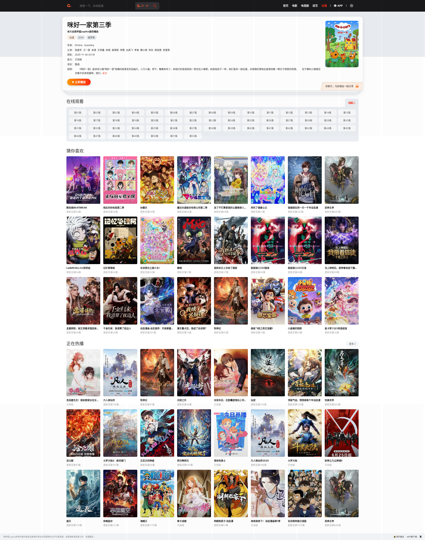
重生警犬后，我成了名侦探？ (192, 328)
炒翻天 (143, 207)
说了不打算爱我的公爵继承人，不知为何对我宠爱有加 (231, 207)
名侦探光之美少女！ (150, 267)
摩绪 (179, 267)
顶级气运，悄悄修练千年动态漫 (304, 400)
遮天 (68, 521)
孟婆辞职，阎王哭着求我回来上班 (83, 328)
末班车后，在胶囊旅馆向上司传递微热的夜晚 (231, 400)
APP (340, 5)
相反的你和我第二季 (113, 207)
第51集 (173, 136)
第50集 (154, 136)
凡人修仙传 (109, 400)
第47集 (97, 136)
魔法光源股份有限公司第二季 (192, 207)
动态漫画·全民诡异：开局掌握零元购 (157, 328)
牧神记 (217, 328)
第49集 (135, 136)
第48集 (116, 136)
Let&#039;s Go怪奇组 (78, 267)
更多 (351, 343)
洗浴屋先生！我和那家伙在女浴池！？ (83, 400)
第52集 (193, 136)
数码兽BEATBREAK (76, 207)
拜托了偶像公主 (259, 207)
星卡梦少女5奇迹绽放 (336, 328)
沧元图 (69, 460)
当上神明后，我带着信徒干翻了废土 (342, 267)
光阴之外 (181, 400)
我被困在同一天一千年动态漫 (303, 207)
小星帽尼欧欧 (295, 328)
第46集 (78, 136)
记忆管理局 (109, 267)
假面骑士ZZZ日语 (297, 267)
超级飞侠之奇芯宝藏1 (262, 328)
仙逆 (253, 400)
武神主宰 (329, 207)
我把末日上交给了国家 (225, 267)
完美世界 (329, 400)
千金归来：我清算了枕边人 (117, 328)
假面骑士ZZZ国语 (260, 267)
